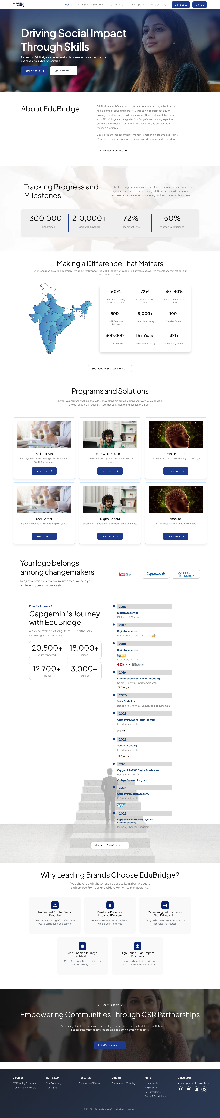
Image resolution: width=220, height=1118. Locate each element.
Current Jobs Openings (124, 1083)
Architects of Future (89, 1083)
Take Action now (110, 1004)
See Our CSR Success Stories (108, 368)
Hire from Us (151, 1083)
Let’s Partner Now (108, 1045)
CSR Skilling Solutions (90, 4)
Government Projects (24, 1087)
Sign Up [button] (199, 4)
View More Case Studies (108, 845)
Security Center (153, 1091)
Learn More (42, 471)
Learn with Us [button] (117, 4)
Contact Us (181, 4)
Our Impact (137, 4)
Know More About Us (111, 150)
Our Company (158, 4)
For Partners (32, 70)
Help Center (151, 1087)
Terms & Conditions (155, 1096)
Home (68, 4)
